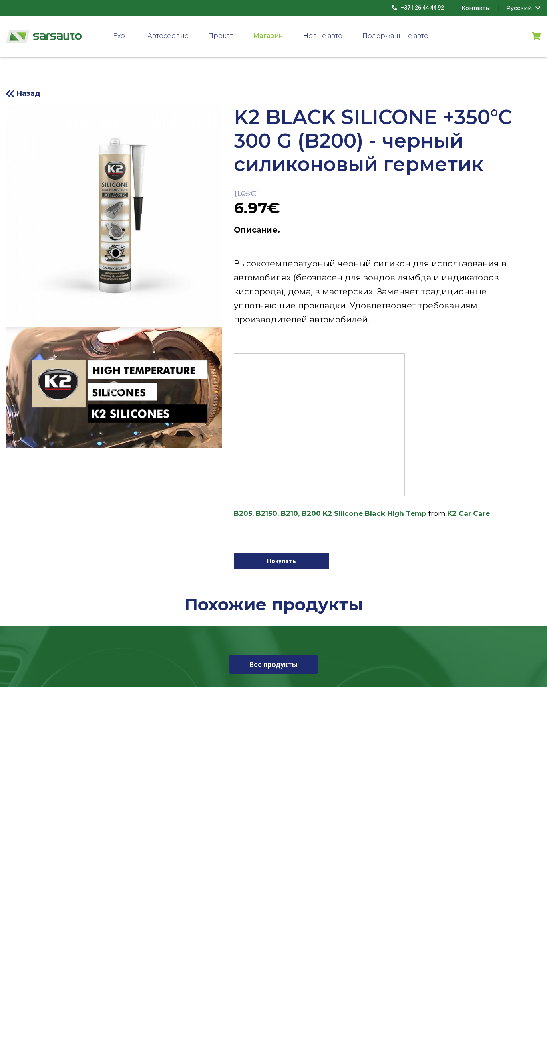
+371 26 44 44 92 (421, 7)
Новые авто (322, 36)
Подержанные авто (395, 36)
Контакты (475, 8)
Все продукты (273, 664)
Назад (28, 93)
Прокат (220, 36)
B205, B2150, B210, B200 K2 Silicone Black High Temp (330, 513)
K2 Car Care (468, 513)
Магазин (268, 36)
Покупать (281, 561)
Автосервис (167, 36)
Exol (120, 36)
